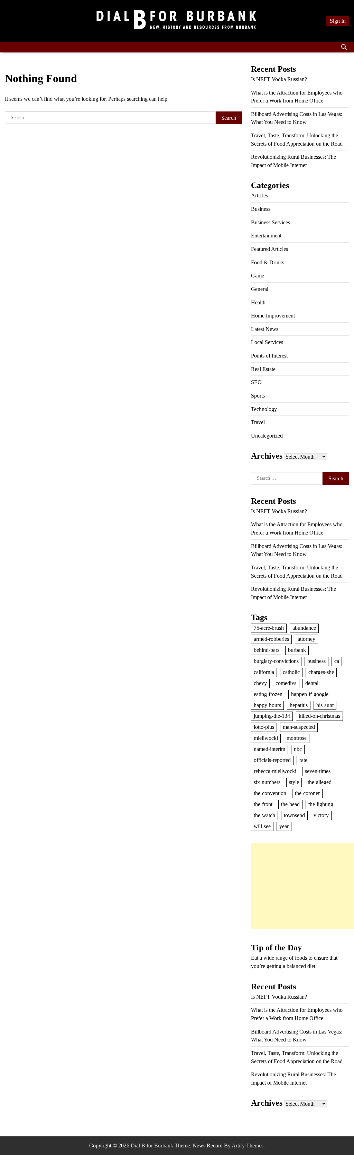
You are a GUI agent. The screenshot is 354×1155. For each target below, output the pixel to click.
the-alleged (320, 782)
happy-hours (267, 705)
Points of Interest (269, 356)
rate (303, 760)
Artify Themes (247, 1145)
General (259, 289)
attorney (306, 639)
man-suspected (299, 727)
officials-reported (272, 760)
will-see (262, 826)
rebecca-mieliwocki (275, 771)
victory (321, 815)
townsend (294, 815)
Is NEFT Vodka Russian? (279, 79)
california (264, 672)
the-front (263, 804)
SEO (256, 382)
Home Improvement (273, 316)
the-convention (270, 793)
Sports (258, 396)
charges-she (321, 672)
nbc (298, 749)
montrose (297, 738)
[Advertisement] (302, 886)
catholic (291, 672)
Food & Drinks (267, 262)
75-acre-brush (269, 628)
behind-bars (266, 650)
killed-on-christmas (319, 716)
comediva (286, 683)
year (284, 826)
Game (257, 275)
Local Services (267, 342)
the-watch (264, 815)
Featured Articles (269, 249)
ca (336, 661)
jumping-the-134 (272, 716)
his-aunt (325, 705)
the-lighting (320, 804)
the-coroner (307, 793)
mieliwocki (266, 738)
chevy (260, 683)
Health (258, 302)
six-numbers (267, 782)
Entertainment (266, 235)
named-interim (269, 749)
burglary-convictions (276, 661)
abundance (304, 628)
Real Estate (263, 369)
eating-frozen (268, 694)
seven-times (317, 771)
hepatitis (299, 705)
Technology (264, 409)
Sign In (338, 21)
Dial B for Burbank (152, 1145)
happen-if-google (309, 694)
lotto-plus (264, 727)
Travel (258, 422)
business (316, 661)
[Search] (344, 47)
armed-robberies (271, 639)
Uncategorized (267, 436)
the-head (290, 804)
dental (311, 683)
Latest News (264, 329)
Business (260, 209)
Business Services (270, 222)
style (294, 782)
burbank (297, 650)
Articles (259, 195)
